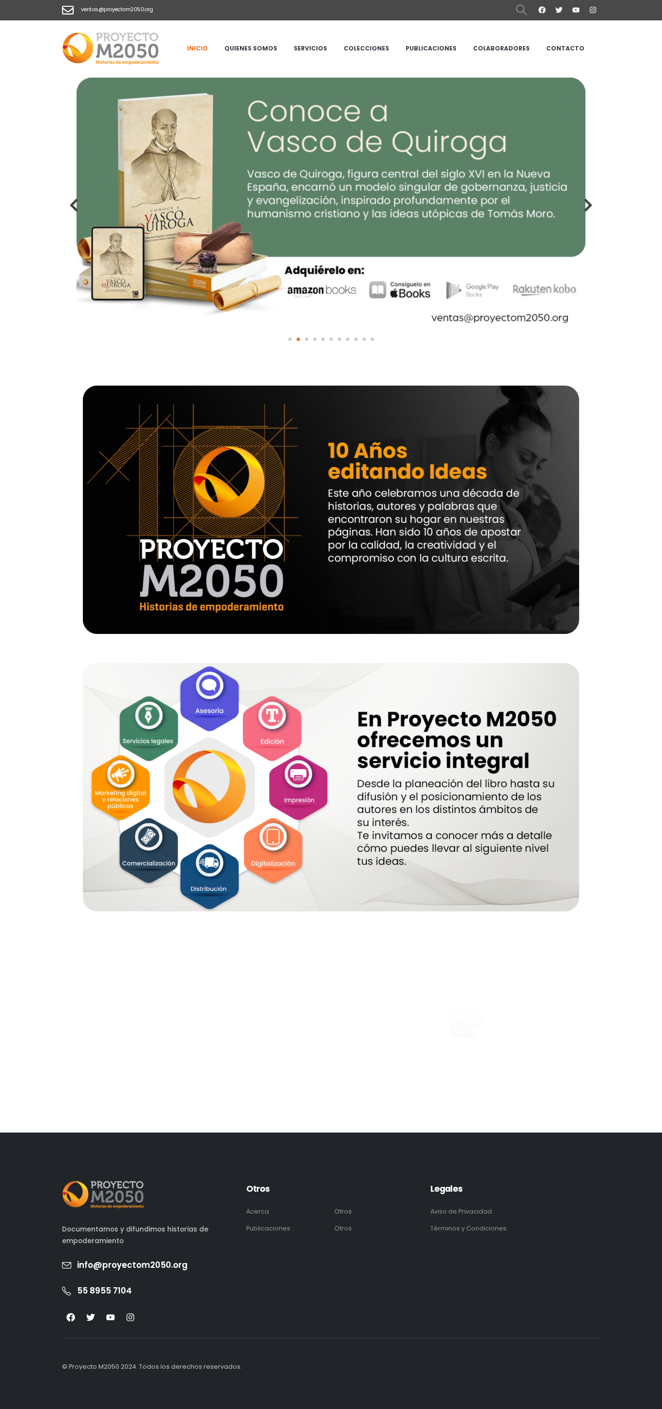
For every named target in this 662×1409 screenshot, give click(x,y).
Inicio (197, 48)
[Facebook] (542, 9)
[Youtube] (575, 9)
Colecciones (366, 48)
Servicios (310, 48)
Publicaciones (431, 48)
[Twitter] (559, 9)
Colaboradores (501, 48)
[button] (521, 10)
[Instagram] (592, 9)
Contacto (565, 48)
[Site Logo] (110, 48)
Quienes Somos (250, 48)
